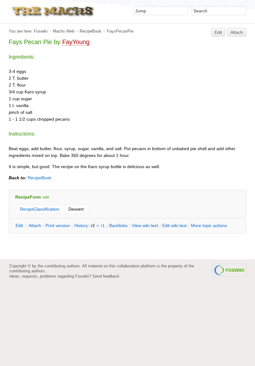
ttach (35, 225)
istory (81, 225)
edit (46, 197)
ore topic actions (209, 225)
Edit (218, 32)
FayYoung (76, 41)
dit (20, 225)
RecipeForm (28, 196)
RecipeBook (90, 31)
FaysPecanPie (120, 31)
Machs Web (63, 31)
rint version (57, 225)
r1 (103, 225)
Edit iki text (174, 225)
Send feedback (105, 276)
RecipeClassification (39, 209)
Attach (236, 32)
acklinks (118, 225)
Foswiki (41, 31)
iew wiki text (145, 225)
